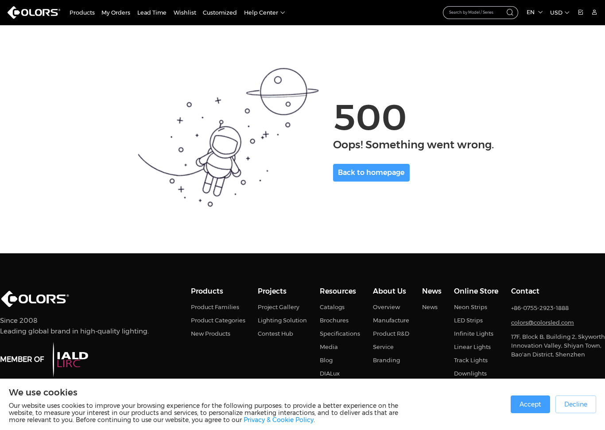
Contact (525, 291)
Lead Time (152, 12)
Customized (220, 12)
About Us (389, 291)
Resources (338, 291)
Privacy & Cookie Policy (279, 420)
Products (82, 12)
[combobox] (481, 12)
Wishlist (185, 12)
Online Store (476, 291)
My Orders (115, 12)
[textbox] (476, 12)
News (432, 291)
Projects (272, 291)
